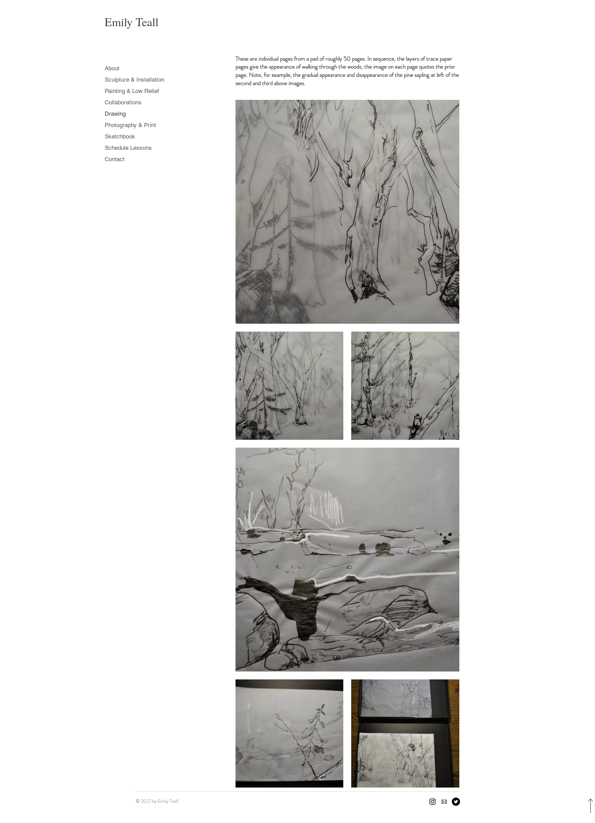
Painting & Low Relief (132, 90)
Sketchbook (120, 136)
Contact (115, 159)
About (112, 68)
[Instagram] (432, 802)
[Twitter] (456, 802)
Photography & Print (130, 125)
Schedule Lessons (128, 147)
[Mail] (444, 802)
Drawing (115, 113)
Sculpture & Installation (134, 79)
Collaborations (123, 102)
